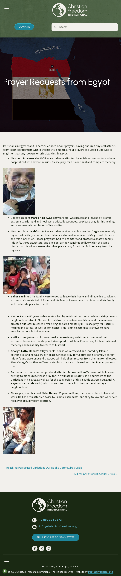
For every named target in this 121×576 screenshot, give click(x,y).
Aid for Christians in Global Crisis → (96, 474)
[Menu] (6, 10)
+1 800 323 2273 (50, 520)
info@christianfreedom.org (58, 527)
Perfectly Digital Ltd (100, 572)
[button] (24, 26)
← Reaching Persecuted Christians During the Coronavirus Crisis (42, 468)
